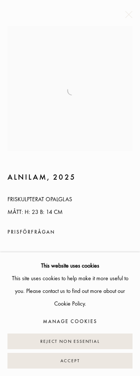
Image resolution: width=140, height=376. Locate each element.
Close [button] (127, 16)
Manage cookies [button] (70, 321)
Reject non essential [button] (69, 341)
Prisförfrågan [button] (31, 232)
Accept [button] (70, 361)
